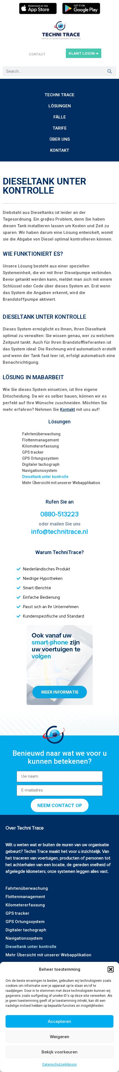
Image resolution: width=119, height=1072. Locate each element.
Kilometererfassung (40, 446)
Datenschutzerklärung (59, 1064)
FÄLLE (59, 117)
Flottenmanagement (40, 440)
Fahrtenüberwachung (41, 434)
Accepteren (59, 1021)
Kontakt (67, 409)
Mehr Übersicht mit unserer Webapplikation (61, 483)
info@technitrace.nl (59, 532)
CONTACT (37, 54)
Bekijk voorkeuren (59, 1052)
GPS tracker (33, 452)
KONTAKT (59, 150)
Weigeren (59, 1036)
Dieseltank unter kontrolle (45, 476)
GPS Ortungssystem (40, 458)
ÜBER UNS (60, 139)
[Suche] (109, 71)
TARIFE (60, 128)
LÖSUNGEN (59, 105)
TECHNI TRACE (59, 94)
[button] (110, 969)
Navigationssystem (39, 470)
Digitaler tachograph (41, 464)
